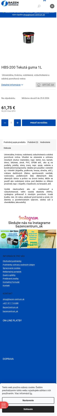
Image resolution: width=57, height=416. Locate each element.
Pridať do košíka (38, 123)
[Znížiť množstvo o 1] (4, 122)
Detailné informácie (10, 85)
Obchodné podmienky (12, 261)
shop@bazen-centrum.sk (34, 15)
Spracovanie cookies (11, 268)
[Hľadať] (39, 6)
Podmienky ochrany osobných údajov (19, 265)
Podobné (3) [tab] (33, 142)
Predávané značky (11, 278)
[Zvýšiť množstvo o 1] (17, 122)
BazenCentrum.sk (10, 307)
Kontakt (6, 285)
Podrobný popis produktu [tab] (15, 142)
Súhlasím (28, 409)
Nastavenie (28, 400)
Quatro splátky (9, 275)
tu (31, 393)
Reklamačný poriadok (12, 272)
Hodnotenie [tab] (45, 142)
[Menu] (52, 6)
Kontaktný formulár (11, 282)
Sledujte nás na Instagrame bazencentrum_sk (29, 224)
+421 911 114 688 (10, 303)
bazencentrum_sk (10, 311)
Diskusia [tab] (7, 148)
